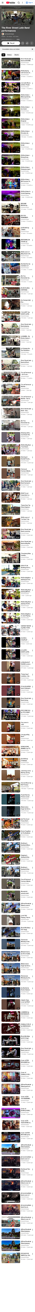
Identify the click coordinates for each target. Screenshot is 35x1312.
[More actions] (32, 43)
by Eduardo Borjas (9, 34)
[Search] (19, 3)
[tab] (3, 54)
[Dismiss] (32, 49)
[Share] (27, 43)
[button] (17, 16)
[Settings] (22, 3)
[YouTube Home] (10, 2)
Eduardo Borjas (25, 62)
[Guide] (2, 3)
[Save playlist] (23, 43)
